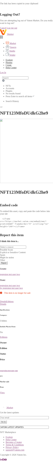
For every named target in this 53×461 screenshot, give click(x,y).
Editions (10, 301)
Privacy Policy (12, 447)
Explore (9, 60)
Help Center (11, 439)
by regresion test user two (11, 288)
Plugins (9, 62)
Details (3, 301)
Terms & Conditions (15, 445)
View (2, 392)
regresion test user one (9, 371)
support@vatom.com (15, 450)
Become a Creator (14, 442)
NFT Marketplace (8, 432)
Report (4, 263)
